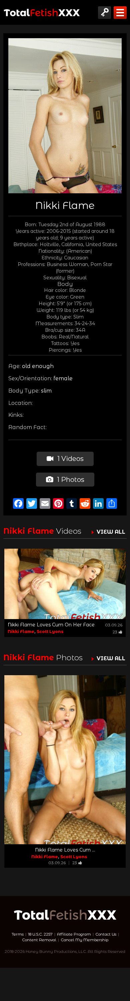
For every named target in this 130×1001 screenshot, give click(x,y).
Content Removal (39, 940)
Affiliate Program (74, 934)
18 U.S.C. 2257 (40, 934)
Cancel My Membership (84, 940)
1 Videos (70, 459)
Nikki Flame (21, 631)
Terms (18, 934)
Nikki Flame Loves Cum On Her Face (51, 625)
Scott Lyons (50, 631)
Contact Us (105, 934)
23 (115, 631)
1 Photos (69, 480)
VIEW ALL (111, 532)
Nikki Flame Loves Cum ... (65, 850)
